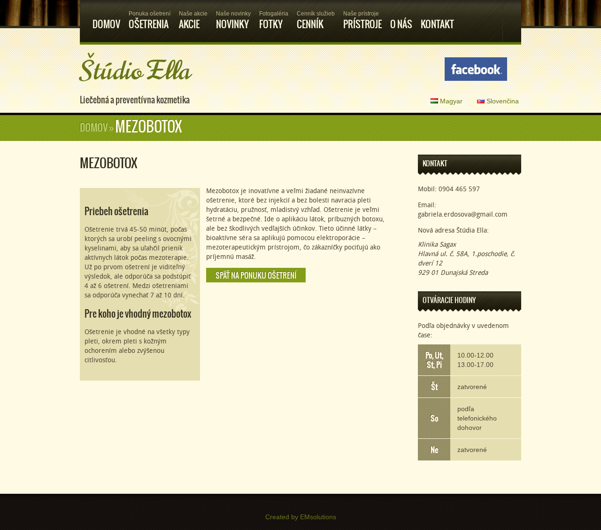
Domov (106, 24)
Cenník (316, 20)
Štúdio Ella (135, 71)
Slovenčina (502, 101)
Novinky (233, 20)
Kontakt (437, 24)
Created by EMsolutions (300, 517)
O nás (401, 24)
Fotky (273, 20)
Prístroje (362, 20)
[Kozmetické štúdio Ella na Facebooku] (476, 69)
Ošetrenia (149, 20)
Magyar (450, 101)
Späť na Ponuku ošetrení (256, 275)
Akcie (193, 20)
